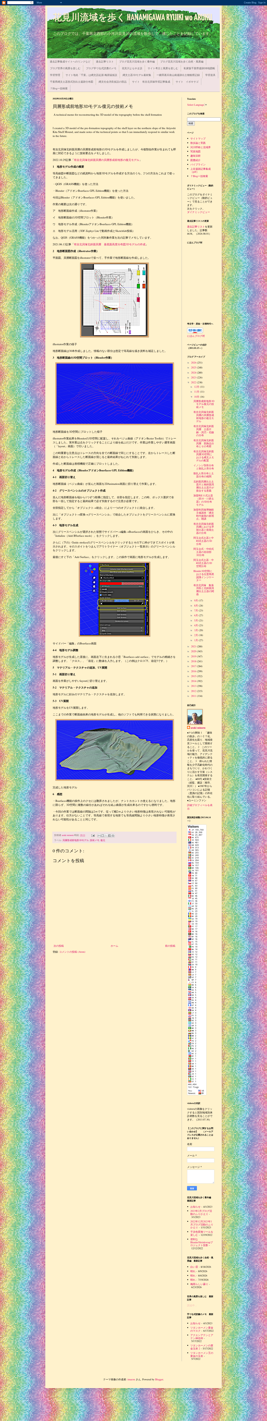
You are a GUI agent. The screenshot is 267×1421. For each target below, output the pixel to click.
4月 (196, 625)
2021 (194, 646)
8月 (196, 605)
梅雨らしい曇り (199, 1284)
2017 (194, 666)
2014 (194, 681)
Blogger (159, 1379)
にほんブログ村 (196, 336)
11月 (197, 391)
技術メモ (94, 840)
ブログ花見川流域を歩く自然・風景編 (181, 61)
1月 (196, 640)
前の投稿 (170, 945)
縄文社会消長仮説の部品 (113, 81)
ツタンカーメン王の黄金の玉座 (201, 1354)
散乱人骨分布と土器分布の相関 (203, 475)
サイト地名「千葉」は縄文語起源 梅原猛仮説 (91, 75)
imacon (131, 1379)
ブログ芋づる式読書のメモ (101, 68)
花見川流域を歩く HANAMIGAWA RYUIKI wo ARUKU (132, 18)
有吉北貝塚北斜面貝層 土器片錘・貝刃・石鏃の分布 (203, 430)
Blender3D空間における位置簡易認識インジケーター (203, 575)
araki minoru (198, 728)
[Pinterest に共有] (113, 835)
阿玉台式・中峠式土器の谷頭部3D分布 (203, 552)
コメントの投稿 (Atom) (72, 951)
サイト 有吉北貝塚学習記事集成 (151, 81)
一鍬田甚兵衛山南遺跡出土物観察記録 (178, 75)
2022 (194, 382)
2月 (196, 635)
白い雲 (194, 1266)
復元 (102, 840)
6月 (196, 615)
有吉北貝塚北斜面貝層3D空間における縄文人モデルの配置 (203, 456)
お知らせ (195, 1206)
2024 (194, 372)
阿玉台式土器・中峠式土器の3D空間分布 (203, 563)
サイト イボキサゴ (187, 81)
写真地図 (195, 151)
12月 (197, 386)
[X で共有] (106, 835)
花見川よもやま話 (132, 68)
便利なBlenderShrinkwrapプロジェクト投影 (201, 1242)
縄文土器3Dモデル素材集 (137, 75)
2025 (194, 367)
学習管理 (55, 75)
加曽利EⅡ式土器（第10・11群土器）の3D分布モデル (203, 500)
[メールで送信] (99, 835)
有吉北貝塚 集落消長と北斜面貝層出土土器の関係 (203, 589)
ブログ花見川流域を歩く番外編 (137, 61)
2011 (194, 696)
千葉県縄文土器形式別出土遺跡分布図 (71, 81)
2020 (194, 651)
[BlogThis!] (102, 835)
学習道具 (210, 75)
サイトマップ (198, 138)
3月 (196, 630)
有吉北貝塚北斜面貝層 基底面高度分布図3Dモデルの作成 (109, 244)
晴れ (192, 1271)
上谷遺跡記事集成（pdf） (200, 170)
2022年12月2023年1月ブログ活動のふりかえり (201, 1224)
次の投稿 (59, 945)
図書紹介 (195, 160)
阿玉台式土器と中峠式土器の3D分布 (203, 541)
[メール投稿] (92, 835)
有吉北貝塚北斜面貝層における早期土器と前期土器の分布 (203, 528)
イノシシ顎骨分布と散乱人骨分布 (203, 467)
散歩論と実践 (198, 143)
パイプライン (198, 164)
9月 (196, 600)
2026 (194, 362)
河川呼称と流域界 (200, 147)
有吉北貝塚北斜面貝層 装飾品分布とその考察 (203, 443)
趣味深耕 (195, 155)
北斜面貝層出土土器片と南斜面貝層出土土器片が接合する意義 (203, 486)
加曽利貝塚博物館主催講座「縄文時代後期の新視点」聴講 (203, 514)
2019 (194, 656)
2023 (194, 377)
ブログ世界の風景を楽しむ (65, 68)
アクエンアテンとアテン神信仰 (201, 1336)
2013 (194, 686)
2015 (194, 676)
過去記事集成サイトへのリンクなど (70, 61)
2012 (194, 691)
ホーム (114, 945)
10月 (197, 396)
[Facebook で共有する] (109, 835)
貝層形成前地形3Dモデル (75, 840)
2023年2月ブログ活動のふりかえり (201, 1212)
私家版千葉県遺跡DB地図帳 (199, 68)
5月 (196, 620)
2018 (194, 661)
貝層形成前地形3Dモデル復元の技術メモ (203, 404)
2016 (194, 671)
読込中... (192, 1305)
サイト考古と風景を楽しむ (163, 68)
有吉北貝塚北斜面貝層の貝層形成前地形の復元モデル (106, 160)
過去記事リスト (105, 61)
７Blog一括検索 (59, 88)
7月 (196, 610)
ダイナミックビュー (198, 212)
